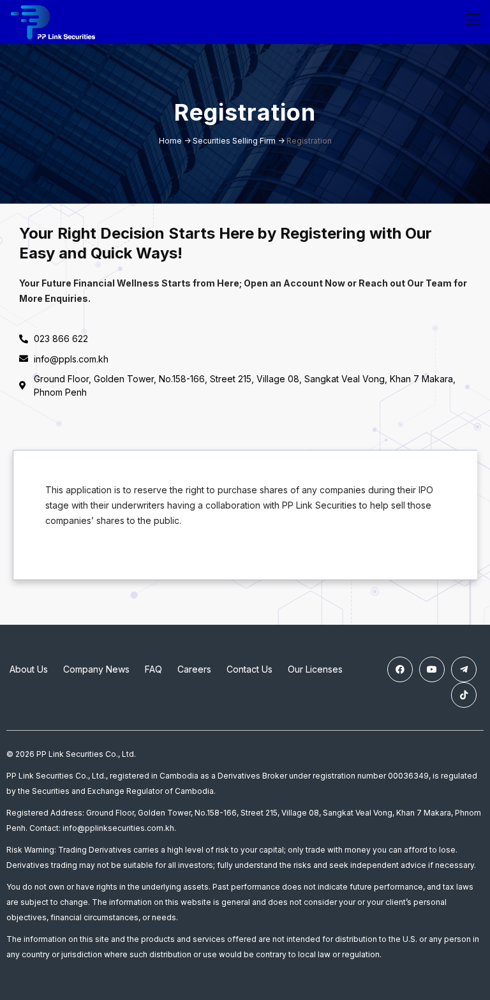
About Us (29, 669)
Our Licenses (315, 669)
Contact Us (249, 669)
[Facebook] (400, 669)
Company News (96, 669)
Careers (194, 669)
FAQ (153, 669)
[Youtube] (432, 669)
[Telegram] (464, 669)
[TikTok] (464, 695)
